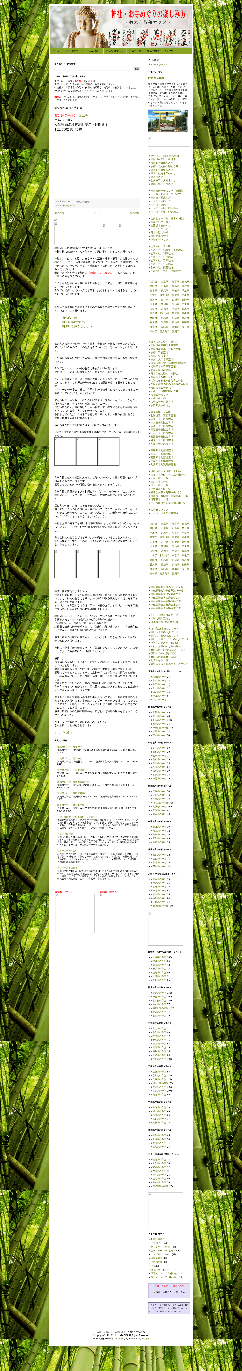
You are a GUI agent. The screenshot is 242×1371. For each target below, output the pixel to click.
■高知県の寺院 (158, 1147)
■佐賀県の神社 (158, 879)
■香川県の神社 (158, 862)
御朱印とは (69, 318)
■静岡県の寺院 (158, 1059)
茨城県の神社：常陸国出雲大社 (73, 782)
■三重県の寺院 (158, 1072)
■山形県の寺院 (158, 965)
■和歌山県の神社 (159, 803)
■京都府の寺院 (158, 1075)
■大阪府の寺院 (158, 1087)
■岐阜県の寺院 (158, 1036)
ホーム (56, 51)
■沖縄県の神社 (158, 890)
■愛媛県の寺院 (158, 1139)
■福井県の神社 (158, 771)
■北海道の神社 (158, 677)
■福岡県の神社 (158, 898)
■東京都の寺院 (158, 1000)
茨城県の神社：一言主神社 (70, 770)
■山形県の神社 (158, 684)
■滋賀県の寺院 (158, 1094)
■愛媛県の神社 (158, 858)
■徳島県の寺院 (158, 1135)
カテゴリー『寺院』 (161, 1247)
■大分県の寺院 (158, 1163)
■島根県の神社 (158, 834)
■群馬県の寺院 (158, 1012)
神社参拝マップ (74, 51)
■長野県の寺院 (158, 1055)
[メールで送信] (77, 201)
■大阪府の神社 (158, 806)
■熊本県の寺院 (158, 1175)
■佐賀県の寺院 (158, 1159)
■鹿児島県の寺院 (159, 1186)
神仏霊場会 (153, 51)
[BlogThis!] (80, 201)
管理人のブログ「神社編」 (164, 1277)
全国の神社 (94, 51)
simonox (119, 1338)
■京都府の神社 (158, 795)
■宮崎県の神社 (158, 886)
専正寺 (83, 115)
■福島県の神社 (158, 692)
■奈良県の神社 (158, 810)
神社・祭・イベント (161, 1269)
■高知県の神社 (158, 866)
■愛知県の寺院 (69, 205)
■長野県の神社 (158, 775)
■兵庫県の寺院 (158, 1079)
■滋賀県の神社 (158, 814)
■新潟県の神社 (158, 763)
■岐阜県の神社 (158, 755)
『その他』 (156, 1243)
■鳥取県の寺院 (158, 1122)
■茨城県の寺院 (158, 1015)
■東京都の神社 (158, 720)
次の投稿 (59, 213)
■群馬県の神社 (158, 731)
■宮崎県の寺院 (158, 1167)
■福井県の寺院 (158, 1051)
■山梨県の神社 (158, 752)
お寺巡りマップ (115, 51)
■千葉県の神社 (158, 712)
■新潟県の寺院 (158, 1044)
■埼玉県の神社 (158, 716)
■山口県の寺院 (158, 1107)
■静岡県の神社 (158, 778)
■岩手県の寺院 (158, 968)
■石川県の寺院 (158, 1047)
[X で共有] (83, 201)
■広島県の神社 (158, 838)
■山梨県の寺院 (158, 1032)
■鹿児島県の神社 (159, 906)
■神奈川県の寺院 (159, 1008)
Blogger (145, 1338)
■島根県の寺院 (158, 1115)
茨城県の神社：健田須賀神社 (71, 793)
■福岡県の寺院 (158, 1178)
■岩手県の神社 (158, 688)
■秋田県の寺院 (158, 976)
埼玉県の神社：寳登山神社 (70, 805)
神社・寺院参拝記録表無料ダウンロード (77, 817)
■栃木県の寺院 (158, 1004)
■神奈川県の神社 (159, 727)
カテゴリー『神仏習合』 (163, 1250)
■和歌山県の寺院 (159, 1083)
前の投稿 (134, 213)
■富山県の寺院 (158, 1028)
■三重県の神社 (158, 791)
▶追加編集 (156, 1239)
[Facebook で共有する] (85, 201)
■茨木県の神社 (158, 735)
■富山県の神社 (158, 748)
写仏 (153, 1266)
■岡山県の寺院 (158, 1111)
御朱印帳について (74, 322)
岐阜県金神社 (156, 78)
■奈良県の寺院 (158, 1091)
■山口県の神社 (158, 827)
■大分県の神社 (158, 883)
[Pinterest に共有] (88, 201)
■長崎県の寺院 (158, 1182)
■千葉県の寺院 (158, 993)
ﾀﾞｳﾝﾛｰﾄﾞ (170, 51)
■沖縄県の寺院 (158, 1171)
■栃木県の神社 (158, 724)
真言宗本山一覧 (65, 834)
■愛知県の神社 (158, 759)
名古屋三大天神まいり (68, 851)
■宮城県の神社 (158, 680)
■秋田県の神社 (158, 696)
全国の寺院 (135, 51)
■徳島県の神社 (158, 855)
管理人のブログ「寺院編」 (164, 1273)
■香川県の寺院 (158, 1143)
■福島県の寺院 (158, 972)
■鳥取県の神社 (158, 842)
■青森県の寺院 (158, 980)
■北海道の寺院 (158, 957)
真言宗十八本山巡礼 (67, 868)
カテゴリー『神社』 (161, 1254)
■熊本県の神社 (158, 894)
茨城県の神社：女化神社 (69, 747)
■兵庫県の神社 (158, 799)
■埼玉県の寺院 (158, 996)
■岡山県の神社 (158, 831)
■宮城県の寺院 (158, 961)
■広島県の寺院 (158, 1119)
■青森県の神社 (158, 699)
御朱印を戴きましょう (77, 326)
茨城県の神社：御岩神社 (69, 758)
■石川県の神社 (158, 767)
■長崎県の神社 (158, 902)
